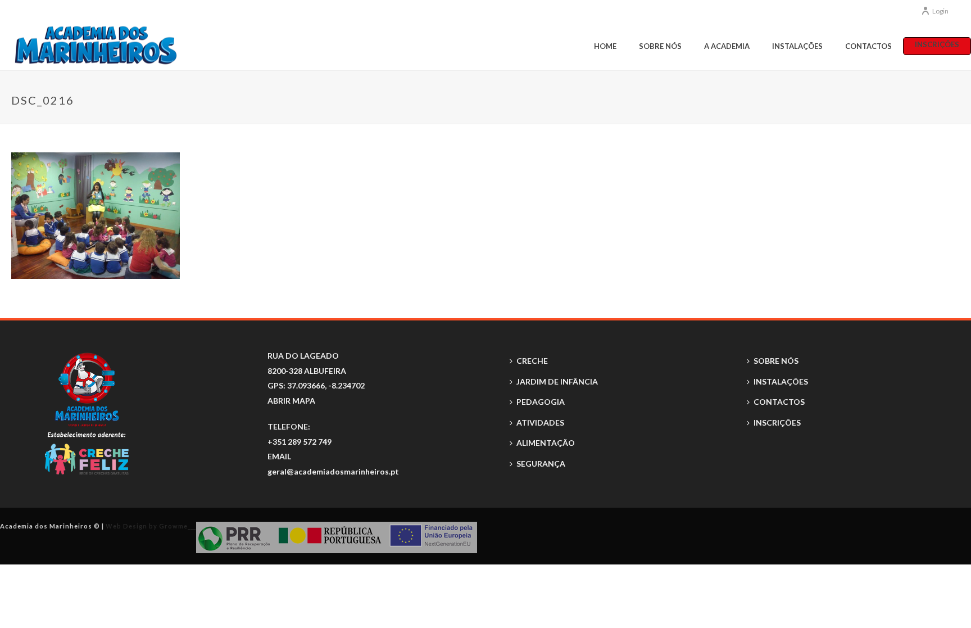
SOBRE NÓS (660, 46)
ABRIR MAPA (291, 400)
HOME (605, 46)
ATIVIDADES (540, 422)
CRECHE (532, 360)
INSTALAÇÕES (797, 46)
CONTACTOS (868, 46)
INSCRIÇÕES (937, 44)
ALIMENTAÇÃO (545, 443)
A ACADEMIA (727, 46)
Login (940, 11)
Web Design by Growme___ (151, 526)
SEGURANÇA (540, 463)
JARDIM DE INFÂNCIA (557, 381)
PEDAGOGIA (540, 401)
